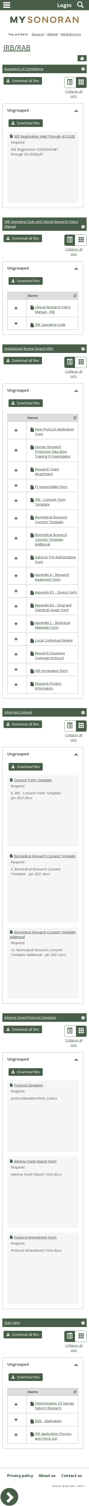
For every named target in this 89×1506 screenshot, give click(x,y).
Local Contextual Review (54, 640)
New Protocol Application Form (54, 431)
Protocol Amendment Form (35, 1237)
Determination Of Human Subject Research (54, 1405)
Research (38, 34)
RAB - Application (48, 1421)
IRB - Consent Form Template (50, 502)
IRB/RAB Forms (71, 34)
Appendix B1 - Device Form (56, 592)
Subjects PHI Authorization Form (55, 559)
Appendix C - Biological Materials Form (52, 625)
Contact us (71, 1475)
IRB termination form (51, 670)
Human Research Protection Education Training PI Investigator (52, 451)
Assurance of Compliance (23, 69)
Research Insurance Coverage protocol (50, 655)
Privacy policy (20, 1475)
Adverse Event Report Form (35, 1161)
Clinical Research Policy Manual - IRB (52, 309)
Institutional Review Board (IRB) (28, 348)
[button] (23, 81)
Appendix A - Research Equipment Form (52, 577)
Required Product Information (48, 685)
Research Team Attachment (47, 471)
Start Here (12, 1322)
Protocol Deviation (28, 1085)
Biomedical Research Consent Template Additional (51, 539)
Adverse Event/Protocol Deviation (30, 1017)
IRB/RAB (52, 34)
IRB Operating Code (50, 324)
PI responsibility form (51, 486)
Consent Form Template (33, 780)
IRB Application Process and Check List (53, 1436)
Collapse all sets (73, 93)
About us (47, 1475)
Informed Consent (18, 712)
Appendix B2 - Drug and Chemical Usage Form (53, 607)
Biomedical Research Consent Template (51, 519)
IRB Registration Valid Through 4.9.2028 (44, 136)
